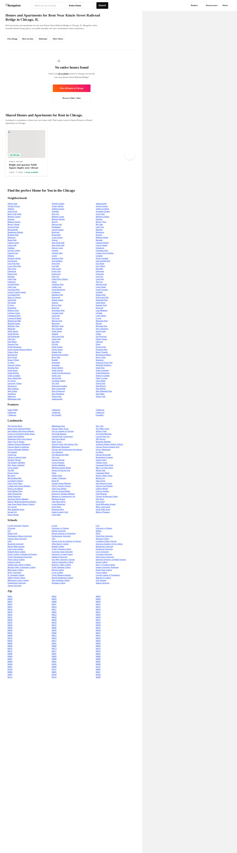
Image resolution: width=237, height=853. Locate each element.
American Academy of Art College (109, 544)
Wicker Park (100, 396)
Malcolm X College (103, 578)
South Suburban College (61, 567)
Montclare (11, 329)
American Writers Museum (18, 499)
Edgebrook (12, 271)
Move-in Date (27, 39)
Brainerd (99, 230)
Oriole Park (56, 339)
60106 (98, 675)
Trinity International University (20, 557)
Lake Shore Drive (59, 502)
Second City (12, 512)
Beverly (55, 222)
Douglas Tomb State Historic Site (65, 444)
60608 (54, 602)
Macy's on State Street (104, 468)
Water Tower (57, 442)
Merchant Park (101, 326)
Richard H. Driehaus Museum (63, 494)
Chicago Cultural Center (17, 457)
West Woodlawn (58, 394)
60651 (54, 636)
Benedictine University (104, 546)
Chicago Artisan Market (61, 491)
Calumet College (14, 562)
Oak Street (100, 499)
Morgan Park (57, 224)
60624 (98, 615)
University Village (15, 383)
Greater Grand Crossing (17, 292)
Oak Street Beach (58, 439)
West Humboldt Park (104, 391)
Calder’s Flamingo (59, 478)
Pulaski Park (56, 352)
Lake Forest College (15, 549)
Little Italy (56, 316)
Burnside (99, 240)
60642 (10, 630)
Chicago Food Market (104, 486)
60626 (54, 617)
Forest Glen (56, 271)
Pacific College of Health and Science (22, 554)
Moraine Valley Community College (22, 567)
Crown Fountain (58, 463)
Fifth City (55, 277)
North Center (101, 331)
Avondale (55, 211)
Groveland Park (14, 295)
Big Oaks (99, 224)
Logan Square (57, 237)
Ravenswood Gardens (60, 355)
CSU (53, 539)
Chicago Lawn (57, 248)
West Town (12, 269)
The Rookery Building (16, 463)
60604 (10, 599)
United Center (101, 460)
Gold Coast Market (59, 489)
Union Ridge (101, 381)
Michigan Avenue (58, 499)
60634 (98, 622)
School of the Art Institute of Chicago (66, 541)
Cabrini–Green (13, 243)
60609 (98, 602)
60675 (10, 651)
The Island (12, 303)
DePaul (98, 531)
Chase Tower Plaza (15, 483)
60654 (54, 638)
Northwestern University (61, 536)
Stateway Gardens (103, 376)
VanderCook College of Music (19, 565)
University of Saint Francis (62, 554)
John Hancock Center (104, 483)
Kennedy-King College (16, 552)
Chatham (11, 248)
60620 (54, 612)
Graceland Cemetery (15, 481)
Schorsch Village (14, 365)
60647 (98, 633)
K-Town (11, 305)
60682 (98, 654)
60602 (54, 596)
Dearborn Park (57, 258)
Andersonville (101, 204)
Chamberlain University (17, 583)
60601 (10, 596)
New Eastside (57, 329)
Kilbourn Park (13, 310)
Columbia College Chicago (106, 541)
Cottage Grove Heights (104, 253)
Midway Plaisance (103, 512)
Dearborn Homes (14, 258)
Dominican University (104, 549)
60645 (10, 633)
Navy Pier (100, 426)
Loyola (98, 318)
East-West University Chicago (63, 560)
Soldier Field (57, 476)
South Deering (13, 373)
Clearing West (57, 253)
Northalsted (56, 227)
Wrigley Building (58, 465)
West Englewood (58, 391)
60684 (10, 656)
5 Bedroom (56, 412)
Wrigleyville (56, 396)
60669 (98, 646)
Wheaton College (102, 539)
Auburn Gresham (102, 209)
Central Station (101, 245)
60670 (10, 649)
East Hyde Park (14, 264)
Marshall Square (14, 323)
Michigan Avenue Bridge (61, 468)
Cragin (54, 256)
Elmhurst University (59, 557)
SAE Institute (101, 580)
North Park (12, 300)
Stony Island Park (14, 378)
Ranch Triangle (102, 352)
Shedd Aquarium (14, 496)
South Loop (56, 376)
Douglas (99, 235)
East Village (100, 266)
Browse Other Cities (72, 98)
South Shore (100, 303)
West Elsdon (12, 391)
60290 (98, 677)
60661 (54, 643)
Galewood (11, 282)
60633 (54, 622)
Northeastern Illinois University (20, 536)
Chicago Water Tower (60, 429)
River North (12, 357)
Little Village (101, 316)
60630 (54, 620)
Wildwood (11, 396)
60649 (10, 636)
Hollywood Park (102, 297)
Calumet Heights (102, 243)
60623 (54, 615)
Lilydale (99, 313)
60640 (54, 628)
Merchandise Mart (15, 478)
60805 (54, 672)
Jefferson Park (101, 284)
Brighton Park (13, 235)
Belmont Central (14, 217)
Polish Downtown (14, 347)
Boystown (11, 476)
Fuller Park (12, 279)
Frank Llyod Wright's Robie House (21, 434)
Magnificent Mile (14, 321)
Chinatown (100, 248)
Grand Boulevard (58, 290)
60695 (54, 664)
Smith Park (100, 368)
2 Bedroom (56, 410)
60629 (10, 620)
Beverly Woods (13, 224)
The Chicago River (15, 426)
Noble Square (13, 331)
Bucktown (11, 237)
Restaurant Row (58, 509)
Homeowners (212, 5)
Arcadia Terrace (14, 206)
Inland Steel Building (16, 436)
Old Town (11, 339)
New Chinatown (102, 329)
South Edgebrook (102, 373)
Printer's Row (13, 352)
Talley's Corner (102, 378)
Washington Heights (15, 232)
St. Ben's (11, 363)
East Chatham (57, 261)
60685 (54, 656)
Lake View (100, 227)
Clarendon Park (102, 250)
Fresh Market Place (15, 491)
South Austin (13, 370)
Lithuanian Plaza (14, 316)
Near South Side (58, 245)
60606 (98, 599)
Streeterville (56, 378)
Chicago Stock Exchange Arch (107, 447)
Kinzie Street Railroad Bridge (19, 429)
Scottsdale (56, 365)
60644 (98, 630)
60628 (98, 617)
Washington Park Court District (20, 439)
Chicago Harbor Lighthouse (18, 447)
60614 (54, 607)
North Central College (16, 560)
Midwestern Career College (18, 580)
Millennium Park (14, 399)
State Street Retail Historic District (21, 504)
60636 (10, 625)
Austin (54, 282)
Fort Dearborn (57, 452)
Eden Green (56, 269)
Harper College (102, 562)
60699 (54, 667)
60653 (10, 638)
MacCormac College (15, 570)
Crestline (99, 256)
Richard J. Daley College (61, 565)
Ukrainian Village (58, 381)
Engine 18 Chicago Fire (61, 470)
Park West (56, 342)
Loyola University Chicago (18, 526)
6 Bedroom (100, 412)
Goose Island (101, 287)
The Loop (55, 318)
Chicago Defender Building (18, 450)
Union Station (13, 468)
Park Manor (12, 342)
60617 (54, 609)
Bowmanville (13, 230)
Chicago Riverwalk (103, 455)
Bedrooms (43, 39)
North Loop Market (15, 489)
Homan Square (57, 300)
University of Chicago (60, 528)
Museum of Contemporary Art (63, 496)
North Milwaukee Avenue (105, 504)
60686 (98, 656)
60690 (10, 662)
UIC (9, 531)
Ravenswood (12, 355)
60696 (98, 664)
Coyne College (57, 573)
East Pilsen (100, 264)
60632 (10, 622)
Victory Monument (103, 450)
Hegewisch (56, 297)
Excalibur (99, 452)
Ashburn (11, 209)
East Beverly (12, 261)
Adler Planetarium (15, 494)
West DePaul (101, 389)
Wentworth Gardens (59, 386)
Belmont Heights (58, 219)
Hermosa (11, 219)
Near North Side (58, 243)
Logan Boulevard (58, 504)
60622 (10, 615)
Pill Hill (55, 344)
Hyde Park (56, 264)
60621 (98, 612)
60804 (10, 672)
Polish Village (57, 347)
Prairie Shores (57, 350)
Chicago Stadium (102, 491)
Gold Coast (12, 287)
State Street (100, 502)
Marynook (56, 323)
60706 (10, 669)
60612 (98, 604)
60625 (10, 617)
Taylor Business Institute (61, 575)
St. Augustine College (16, 575)
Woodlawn (12, 394)
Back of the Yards (14, 214)
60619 (10, 612)
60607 (10, 602)
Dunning (99, 219)
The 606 (11, 470)
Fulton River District (60, 279)
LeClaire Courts (14, 313)
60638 (98, 625)
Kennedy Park (101, 305)
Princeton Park (101, 350)
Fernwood (100, 274)
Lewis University (102, 552)
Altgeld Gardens (58, 204)
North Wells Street (103, 509)
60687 (10, 659)
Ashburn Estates (58, 209)
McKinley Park (13, 326)
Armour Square (102, 206)
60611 (54, 604)
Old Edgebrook (13, 336)
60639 (10, 628)
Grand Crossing (102, 290)
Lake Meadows (101, 310)
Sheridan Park (13, 368)
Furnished (99, 415)
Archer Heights (58, 206)
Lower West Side (14, 266)
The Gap (99, 282)
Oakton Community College (63, 562)
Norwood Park (13, 227)
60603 (98, 596)
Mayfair (99, 323)
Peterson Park (13, 344)
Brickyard (55, 232)
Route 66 (55, 481)
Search (102, 5)
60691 (54, 662)
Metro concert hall (103, 507)
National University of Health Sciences (111, 560)
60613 (10, 607)
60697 (10, 667)
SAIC (10, 541)
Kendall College (58, 546)
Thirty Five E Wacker (16, 442)
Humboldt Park (102, 300)
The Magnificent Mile (60, 455)
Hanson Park (101, 295)
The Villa (55, 383)
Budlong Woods (102, 237)
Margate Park (57, 321)
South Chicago (57, 370)
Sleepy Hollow (57, 368)
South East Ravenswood (61, 373)
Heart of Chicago (14, 297)
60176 (54, 677)
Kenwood (55, 308)
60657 (54, 641)
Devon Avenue (13, 515)
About (225, 5)
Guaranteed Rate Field (104, 465)
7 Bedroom (12, 415)
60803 (98, 669)
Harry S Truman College (105, 565)
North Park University (104, 536)
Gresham (99, 292)
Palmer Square (101, 339)
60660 (10, 643)
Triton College (101, 573)
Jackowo (55, 303)
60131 (10, 677)
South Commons (102, 370)
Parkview (99, 342)
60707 (54, 669)
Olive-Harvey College (60, 544)
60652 (98, 636)
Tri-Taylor (12, 381)
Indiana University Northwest (107, 567)
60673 (54, 649)
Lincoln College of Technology (108, 575)
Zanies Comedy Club (60, 512)
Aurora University (15, 586)
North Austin (57, 331)
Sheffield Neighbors (103, 365)
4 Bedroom (12, 412)
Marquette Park (102, 321)
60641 (98, 628)
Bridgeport (100, 232)
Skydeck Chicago (14, 460)
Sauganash (56, 363)
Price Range (12, 39)
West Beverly (101, 386)
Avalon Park (12, 211)
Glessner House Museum (61, 483)
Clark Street (56, 507)
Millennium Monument (61, 447)
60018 (54, 675)
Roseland (11, 277)
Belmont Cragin (58, 217)
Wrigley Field (101, 431)
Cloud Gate (12, 455)
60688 (54, 659)
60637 (54, 625)
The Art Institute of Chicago (63, 431)
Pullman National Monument (19, 444)
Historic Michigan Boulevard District (22, 502)
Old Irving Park (58, 336)
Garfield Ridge (13, 284)
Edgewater (100, 271)
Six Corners (12, 507)
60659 (98, 641)
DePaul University (59, 531)
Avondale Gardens (103, 211)
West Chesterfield (58, 389)
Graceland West (14, 290)
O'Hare (98, 334)
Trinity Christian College (61, 549)
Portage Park (101, 347)
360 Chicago (100, 439)
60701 (98, 667)
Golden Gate (56, 287)
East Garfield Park (103, 261)
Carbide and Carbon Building (19, 486)
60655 (98, 638)
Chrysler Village (14, 250)
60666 (10, 646)
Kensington (12, 308)
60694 (10, 664)
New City (55, 214)
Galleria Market (102, 489)
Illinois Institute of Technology (64, 533)
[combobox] (48, 5)
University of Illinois (104, 528)
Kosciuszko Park (58, 310)
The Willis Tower (102, 429)
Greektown (56, 292)
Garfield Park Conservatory (62, 436)
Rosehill (55, 360)
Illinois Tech (12, 533)
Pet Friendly (56, 415)
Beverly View (101, 222)
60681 (54, 654)
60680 (10, 654)
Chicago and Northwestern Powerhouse (67, 450)
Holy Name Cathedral (16, 465)
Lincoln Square (58, 230)
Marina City (100, 478)
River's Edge (101, 357)
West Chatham (13, 389)
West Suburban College (61, 580)
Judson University (103, 583)
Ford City (99, 277)
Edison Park (12, 274)
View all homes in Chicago (71, 88)
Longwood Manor (15, 318)
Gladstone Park (58, 284)
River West (56, 357)
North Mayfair (13, 334)
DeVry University (14, 573)
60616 (10, 609)
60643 (54, 630)
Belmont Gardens (102, 217)
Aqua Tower (100, 481)
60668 (54, 646)
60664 (98, 643)
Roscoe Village (13, 360)
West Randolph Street (16, 509)
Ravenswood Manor (103, 355)
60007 (10, 675)
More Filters (58, 39)
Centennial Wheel (102, 473)
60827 (98, 672)
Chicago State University (17, 539)
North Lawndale (102, 258)
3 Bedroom (100, 410)
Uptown (55, 240)
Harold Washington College (62, 578)
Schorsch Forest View (104, 363)
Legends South (57, 313)
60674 (98, 649)
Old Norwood (101, 336)
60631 (98, 620)
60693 (98, 662)
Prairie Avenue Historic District (20, 350)
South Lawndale (14, 376)
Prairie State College (104, 570)
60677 (54, 651)
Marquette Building (103, 442)
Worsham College (58, 583)
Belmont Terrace (14, 222)
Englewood (56, 274)
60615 (98, 607)
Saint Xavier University (105, 557)
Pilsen (98, 344)
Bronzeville (56, 235)
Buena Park (12, 240)
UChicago (11, 528)
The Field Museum (59, 434)
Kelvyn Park (56, 305)
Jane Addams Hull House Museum (21, 431)
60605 (54, 599)
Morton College (58, 570)
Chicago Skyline (58, 460)
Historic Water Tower (104, 476)
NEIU (98, 533)
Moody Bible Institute (16, 546)
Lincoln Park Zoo (103, 436)
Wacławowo (12, 386)
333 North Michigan (104, 434)
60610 (10, 604)
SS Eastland (12, 452)
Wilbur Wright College (16, 578)
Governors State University (62, 552)
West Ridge (100, 394)
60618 (98, 609)
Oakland (55, 334)
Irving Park (100, 214)
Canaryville (12, 245)
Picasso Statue (13, 473)
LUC (98, 526)
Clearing (55, 250)
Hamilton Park (57, 295)
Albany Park (12, 204)
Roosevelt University (16, 544)
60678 (98, 651)
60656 (10, 641)
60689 (98, 659)
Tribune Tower (101, 463)
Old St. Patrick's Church (61, 486)
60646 (54, 633)
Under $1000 (13, 410)
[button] (231, 5)
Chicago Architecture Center (107, 496)
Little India (56, 515)
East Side (55, 266)
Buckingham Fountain (104, 457)
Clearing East (13, 253)
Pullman (11, 256)
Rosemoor (100, 360)
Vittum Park (100, 383)
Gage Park (100, 279)
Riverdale (99, 269)
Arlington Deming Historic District (109, 444)
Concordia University (104, 554)
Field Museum (101, 494)
